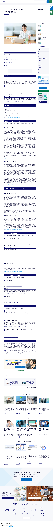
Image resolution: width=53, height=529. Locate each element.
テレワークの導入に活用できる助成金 (10, 62)
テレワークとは (8, 54)
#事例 (9, 375)
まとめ (6, 65)
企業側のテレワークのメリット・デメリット (11, 57)
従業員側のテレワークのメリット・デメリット (12, 59)
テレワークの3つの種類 (9, 56)
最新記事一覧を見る (43, 46)
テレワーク (6, 14)
